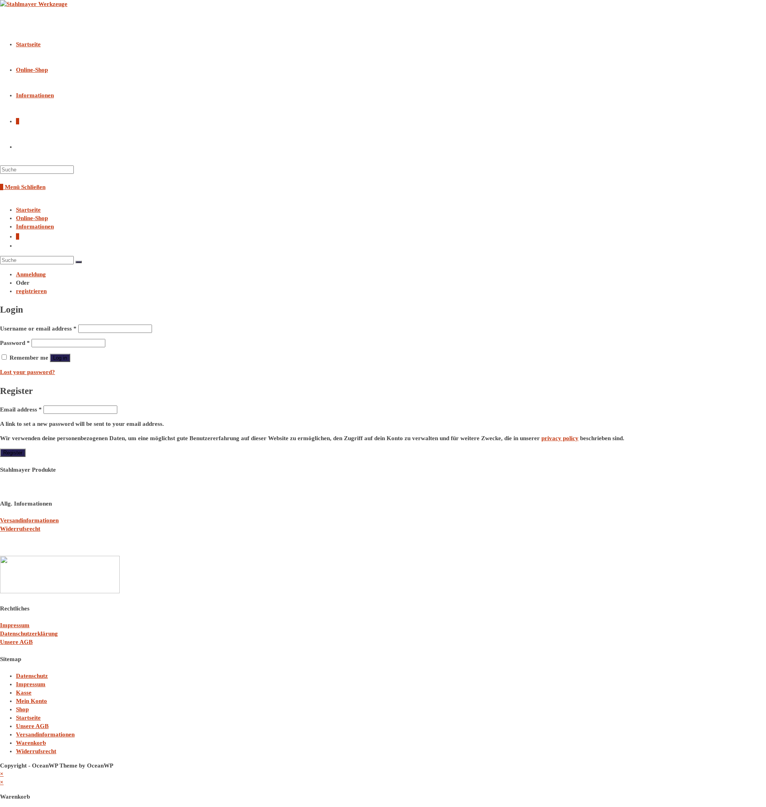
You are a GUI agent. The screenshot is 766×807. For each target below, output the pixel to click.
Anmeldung (31, 274)
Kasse (24, 692)
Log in (60, 358)
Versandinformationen (29, 520)
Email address (21, 409)
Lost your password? (27, 372)
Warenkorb (31, 743)
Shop (22, 709)
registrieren (31, 291)
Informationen (35, 226)
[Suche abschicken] (78, 262)
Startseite (28, 210)
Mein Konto (31, 701)
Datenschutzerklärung (29, 633)
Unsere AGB (16, 642)
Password (15, 343)
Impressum (15, 625)
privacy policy (559, 438)
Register (12, 453)
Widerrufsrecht (20, 529)
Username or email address (38, 328)
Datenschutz (32, 676)
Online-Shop (32, 218)
